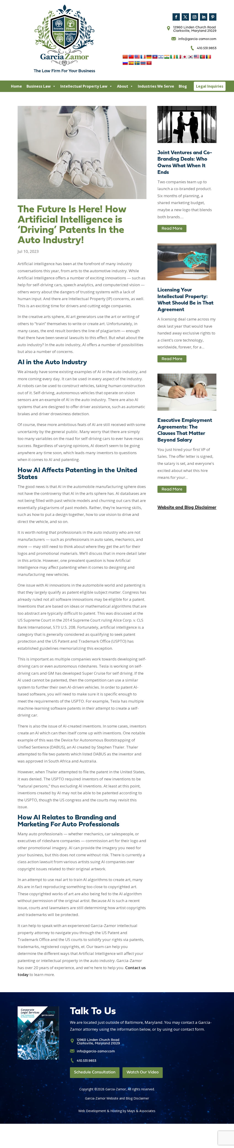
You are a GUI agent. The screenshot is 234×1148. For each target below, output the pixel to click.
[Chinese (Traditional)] (131, 57)
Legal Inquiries (209, 86)
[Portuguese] (202, 57)
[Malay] (196, 57)
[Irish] (173, 57)
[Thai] (143, 63)
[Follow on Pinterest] (212, 17)
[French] (143, 57)
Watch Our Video (143, 1072)
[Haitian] (155, 57)
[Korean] (190, 57)
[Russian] (125, 63)
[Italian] (178, 57)
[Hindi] (167, 57)
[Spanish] (131, 63)
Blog (183, 86)
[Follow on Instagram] (194, 17)
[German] (149, 57)
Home (16, 86)
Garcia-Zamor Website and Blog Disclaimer (117, 1098)
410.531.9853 (206, 48)
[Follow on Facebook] (176, 17)
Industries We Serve (156, 86)
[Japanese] (184, 57)
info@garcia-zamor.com (197, 39)
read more (172, 228)
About (122, 86)
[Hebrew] (161, 57)
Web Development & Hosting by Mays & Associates (116, 1111)
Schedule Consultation (94, 1072)
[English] (137, 57)
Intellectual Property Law (83, 86)
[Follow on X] (185, 17)
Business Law (39, 86)
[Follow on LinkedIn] (203, 17)
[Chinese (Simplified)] (125, 57)
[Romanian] (208, 57)
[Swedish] (137, 63)
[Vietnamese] (149, 63)
